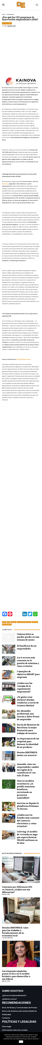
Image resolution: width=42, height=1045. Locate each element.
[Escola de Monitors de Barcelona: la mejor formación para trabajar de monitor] (8, 728)
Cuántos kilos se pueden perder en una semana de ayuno (28, 637)
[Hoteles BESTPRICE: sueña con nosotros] (8, 755)
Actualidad (10, 14)
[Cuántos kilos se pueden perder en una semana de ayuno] (8, 637)
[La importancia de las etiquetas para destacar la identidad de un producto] (8, 741)
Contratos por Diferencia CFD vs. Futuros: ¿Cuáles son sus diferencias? (17, 890)
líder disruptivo (7, 624)
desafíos (13, 622)
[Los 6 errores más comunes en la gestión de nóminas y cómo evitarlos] (8, 660)
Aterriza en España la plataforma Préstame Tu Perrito (28, 806)
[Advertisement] (21, 57)
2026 (4, 622)
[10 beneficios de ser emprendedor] (8, 649)
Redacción (12, 26)
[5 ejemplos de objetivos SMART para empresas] (8, 674)
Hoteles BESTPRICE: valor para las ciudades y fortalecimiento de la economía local (15, 931)
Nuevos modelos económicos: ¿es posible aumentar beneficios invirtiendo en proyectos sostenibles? (26, 789)
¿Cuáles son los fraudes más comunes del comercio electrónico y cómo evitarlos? (28, 821)
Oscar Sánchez (7, 938)
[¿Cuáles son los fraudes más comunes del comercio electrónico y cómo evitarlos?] (8, 818)
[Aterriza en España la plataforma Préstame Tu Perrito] (8, 806)
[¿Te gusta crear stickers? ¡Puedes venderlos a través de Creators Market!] (8, 700)
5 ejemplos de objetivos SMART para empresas (28, 674)
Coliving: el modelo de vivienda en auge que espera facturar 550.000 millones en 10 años (27, 837)
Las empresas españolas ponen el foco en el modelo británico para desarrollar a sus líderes (16, 975)
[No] (39, 1039)
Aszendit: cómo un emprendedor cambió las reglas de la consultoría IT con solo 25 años (28, 770)
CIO (8, 622)
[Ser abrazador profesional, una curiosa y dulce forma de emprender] (8, 714)
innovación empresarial (24, 622)
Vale (21, 1041)
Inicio (4, 14)
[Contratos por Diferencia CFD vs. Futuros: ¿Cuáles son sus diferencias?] (21, 869)
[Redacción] (3, 26)
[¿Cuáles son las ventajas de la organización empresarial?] (8, 686)
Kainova (35, 622)
